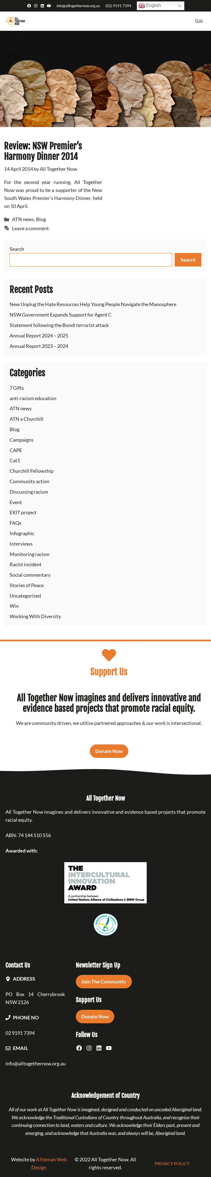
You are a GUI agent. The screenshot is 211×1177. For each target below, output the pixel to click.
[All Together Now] (15, 21)
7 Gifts (17, 388)
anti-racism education (33, 398)
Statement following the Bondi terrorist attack (59, 325)
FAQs (15, 523)
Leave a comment (30, 228)
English (153, 5)
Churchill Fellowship (32, 471)
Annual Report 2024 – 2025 (39, 335)
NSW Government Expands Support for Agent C (61, 315)
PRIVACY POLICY (172, 1163)
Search (17, 249)
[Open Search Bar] (197, 21)
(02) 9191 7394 (118, 6)
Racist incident (25, 564)
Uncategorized (25, 596)
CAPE (16, 450)
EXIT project (23, 512)
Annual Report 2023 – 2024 (39, 346)
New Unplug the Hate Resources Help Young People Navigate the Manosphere (93, 304)
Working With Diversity (35, 616)
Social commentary (30, 575)
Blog (41, 219)
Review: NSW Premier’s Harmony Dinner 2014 (43, 151)
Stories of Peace (27, 585)
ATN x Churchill (26, 419)
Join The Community (103, 981)
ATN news (23, 219)
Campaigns (22, 440)
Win (14, 606)
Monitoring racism (29, 554)
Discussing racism (29, 492)
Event (16, 502)
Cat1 (15, 460)
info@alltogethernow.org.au (78, 6)
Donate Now (109, 751)
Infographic (22, 533)
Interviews (21, 544)
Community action (29, 481)
